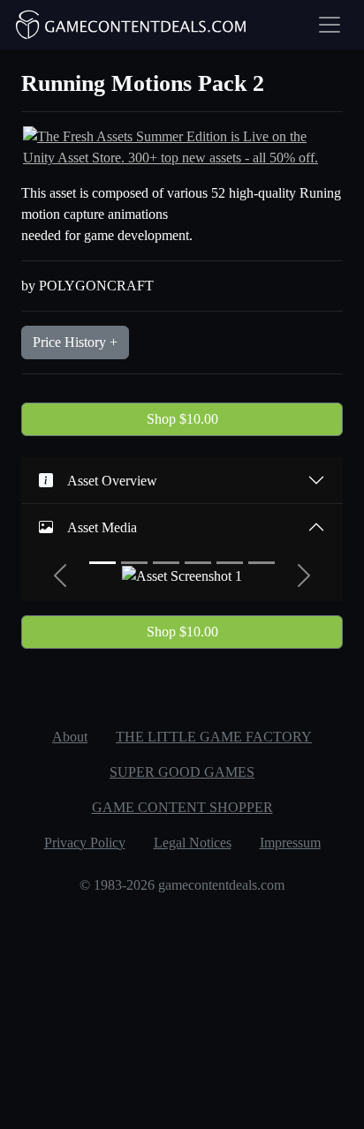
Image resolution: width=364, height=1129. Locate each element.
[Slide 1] (102, 563)
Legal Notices (192, 842)
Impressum (290, 842)
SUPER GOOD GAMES (182, 771)
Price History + (75, 342)
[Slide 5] (229, 563)
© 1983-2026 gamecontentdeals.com (182, 884)
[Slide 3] (166, 563)
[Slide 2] (134, 563)
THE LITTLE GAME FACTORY (214, 736)
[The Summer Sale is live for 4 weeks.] (182, 146)
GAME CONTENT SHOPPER (182, 807)
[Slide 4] (198, 563)
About (69, 736)
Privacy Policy (84, 842)
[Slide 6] (261, 563)
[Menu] (329, 24)
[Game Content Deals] (132, 25)
